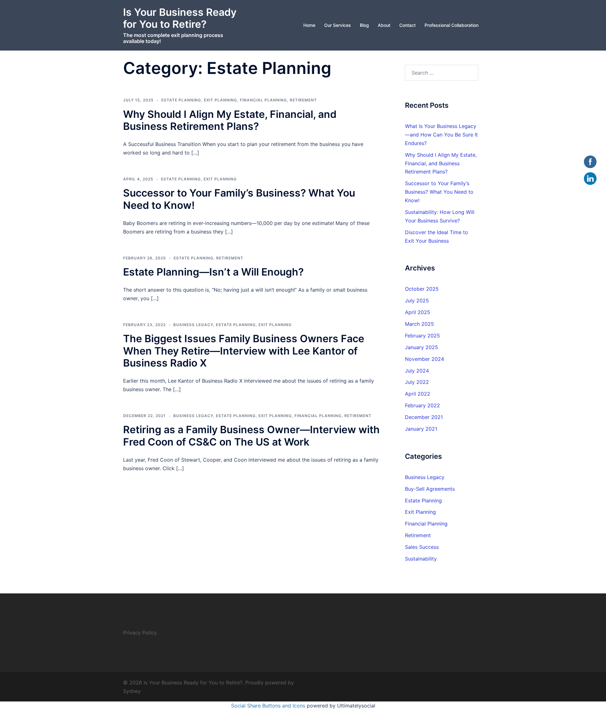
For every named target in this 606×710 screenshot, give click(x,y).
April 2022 (417, 394)
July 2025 (417, 300)
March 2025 (419, 324)
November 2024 (424, 359)
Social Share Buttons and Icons (268, 705)
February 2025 (422, 335)
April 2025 (417, 312)
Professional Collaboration (451, 25)
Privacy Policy (140, 632)
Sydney (132, 691)
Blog (364, 25)
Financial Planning (263, 100)
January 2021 (421, 429)
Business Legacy (193, 324)
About (384, 25)
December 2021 (424, 417)
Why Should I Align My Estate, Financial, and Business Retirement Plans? (229, 120)
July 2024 (417, 370)
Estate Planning (181, 100)
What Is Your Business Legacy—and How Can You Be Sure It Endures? (441, 134)
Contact (407, 25)
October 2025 (422, 289)
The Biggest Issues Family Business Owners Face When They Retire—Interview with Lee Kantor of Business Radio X (243, 350)
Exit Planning (220, 100)
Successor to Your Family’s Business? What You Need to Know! (239, 199)
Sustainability (421, 558)
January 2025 (421, 347)
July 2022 (417, 382)
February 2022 (422, 405)
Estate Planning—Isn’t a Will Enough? (213, 272)
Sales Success (422, 547)
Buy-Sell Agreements (430, 489)
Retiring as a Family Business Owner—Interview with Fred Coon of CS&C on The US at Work (251, 435)
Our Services (337, 25)
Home (309, 25)
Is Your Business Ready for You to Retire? (179, 18)
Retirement (303, 100)
